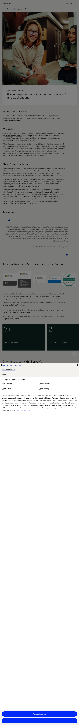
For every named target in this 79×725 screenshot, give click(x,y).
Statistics (7, 389)
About (4, 374)
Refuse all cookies (39, 714)
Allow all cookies (39, 721)
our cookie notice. (23, 410)
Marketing (45, 389)
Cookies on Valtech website (12, 365)
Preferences (45, 383)
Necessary (8, 383)
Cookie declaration (8, 370)
